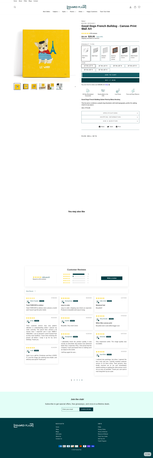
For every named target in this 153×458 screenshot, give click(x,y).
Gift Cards (58, 434)
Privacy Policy (102, 429)
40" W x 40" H (103, 70)
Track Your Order (105, 11)
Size (83, 63)
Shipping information (110, 117)
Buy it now (110, 80)
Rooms (72, 11)
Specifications (110, 113)
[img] (30, 298)
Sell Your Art (101, 438)
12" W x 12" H (88, 66)
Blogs (30, 1)
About (20, 1)
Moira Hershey (88, 23)
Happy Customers (92, 11)
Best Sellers (46, 11)
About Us (58, 436)
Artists (81, 11)
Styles (64, 11)
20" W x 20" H (117, 66)
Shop (57, 429)
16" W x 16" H (103, 66)
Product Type (88, 44)
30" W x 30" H (88, 70)
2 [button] (74, 380)
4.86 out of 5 (46, 277)
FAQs (25, 1)
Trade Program (102, 441)
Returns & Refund (103, 434)
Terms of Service (102, 431)
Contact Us (59, 438)
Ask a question (110, 121)
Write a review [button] (111, 278)
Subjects (55, 11)
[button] (85, 33)
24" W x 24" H (132, 66)
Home (15, 1)
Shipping (83, 38)
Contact (36, 1)
